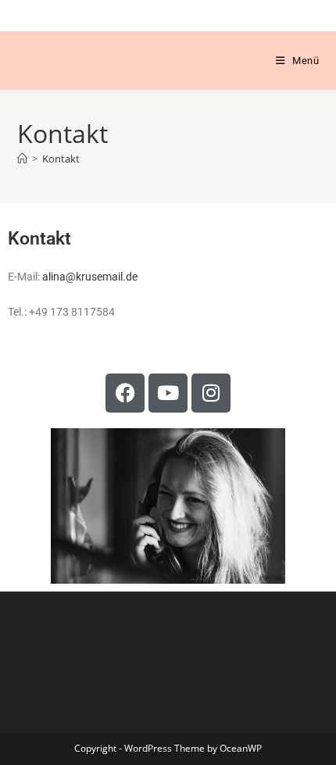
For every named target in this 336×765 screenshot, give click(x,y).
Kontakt (61, 159)
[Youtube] (168, 393)
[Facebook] (125, 393)
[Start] (22, 159)
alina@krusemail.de (90, 276)
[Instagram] (211, 393)
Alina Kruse (66, 60)
